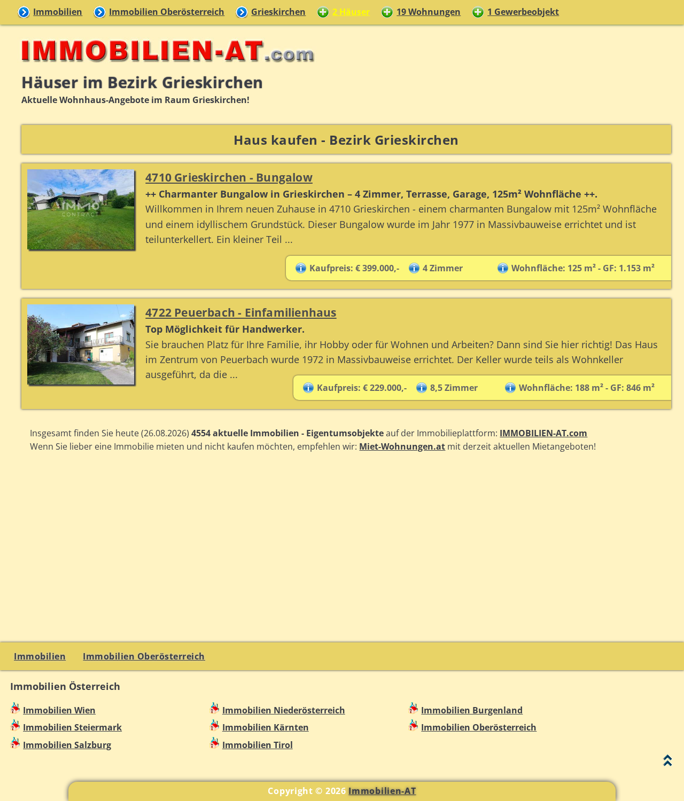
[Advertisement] (346, 546)
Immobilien (57, 12)
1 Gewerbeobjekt (523, 12)
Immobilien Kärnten (265, 727)
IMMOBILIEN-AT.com (543, 433)
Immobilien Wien (59, 710)
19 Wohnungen (429, 12)
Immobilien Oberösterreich (166, 12)
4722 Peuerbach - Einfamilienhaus (240, 312)
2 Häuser (351, 12)
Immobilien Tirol (257, 745)
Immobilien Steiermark (72, 727)
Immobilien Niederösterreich (283, 710)
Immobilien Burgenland (472, 710)
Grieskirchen (278, 12)
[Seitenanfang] (667, 762)
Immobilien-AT (382, 791)
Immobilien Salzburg (67, 745)
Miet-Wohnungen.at (402, 446)
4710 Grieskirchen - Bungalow (229, 177)
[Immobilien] (164, 67)
